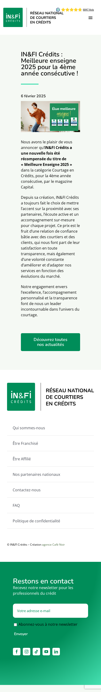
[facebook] (16, 651)
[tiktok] (36, 651)
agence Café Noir (53, 545)
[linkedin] (56, 651)
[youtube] (46, 651)
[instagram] (26, 651)
